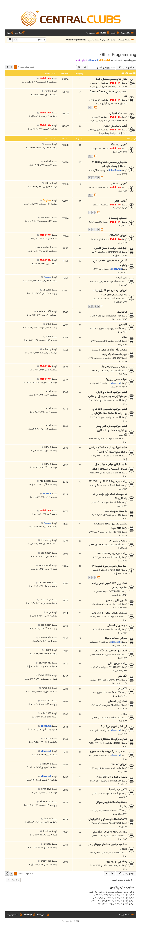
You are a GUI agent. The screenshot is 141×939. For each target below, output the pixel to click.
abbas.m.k (93, 60)
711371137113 (114, 532)
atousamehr (45, 637)
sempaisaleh (45, 565)
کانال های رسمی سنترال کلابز (111, 79)
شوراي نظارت (81, 60)
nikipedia (117, 768)
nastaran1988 (114, 316)
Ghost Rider (116, 502)
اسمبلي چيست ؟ (118, 218)
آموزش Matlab (119, 145)
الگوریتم (122, 676)
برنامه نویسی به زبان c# (114, 367)
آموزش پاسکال (119, 183)
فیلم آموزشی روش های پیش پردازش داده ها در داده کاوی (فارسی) (111, 430)
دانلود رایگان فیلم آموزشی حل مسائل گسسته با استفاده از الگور (109, 466)
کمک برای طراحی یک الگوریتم (111, 651)
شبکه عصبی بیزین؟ (116, 379)
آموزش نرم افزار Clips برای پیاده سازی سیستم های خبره (110, 292)
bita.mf (47, 818)
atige (119, 616)
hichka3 (118, 852)
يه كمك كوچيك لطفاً (116, 511)
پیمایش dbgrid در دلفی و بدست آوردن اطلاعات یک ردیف (109, 352)
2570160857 (115, 667)
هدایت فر (47, 290)
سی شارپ (121, 277)
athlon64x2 (104, 60)
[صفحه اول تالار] (70, 18)
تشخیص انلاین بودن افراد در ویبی (109, 613)
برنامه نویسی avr (118, 541)
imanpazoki (116, 781)
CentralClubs (67, 921)
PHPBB (76, 921)
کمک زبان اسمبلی (117, 701)
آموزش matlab (119, 764)
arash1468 (46, 861)
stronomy (117, 654)
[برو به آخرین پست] (38, 78)
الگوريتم (122, 688)
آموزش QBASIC (118, 235)
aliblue (48, 183)
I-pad (119, 515)
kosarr (118, 281)
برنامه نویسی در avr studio (112, 553)
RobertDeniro (115, 170)
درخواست (122, 312)
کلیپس (123, 324)
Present (47, 277)
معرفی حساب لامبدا (116, 638)
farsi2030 (117, 692)
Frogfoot (47, 200)
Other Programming (118, 55)
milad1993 (116, 717)
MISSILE (47, 493)
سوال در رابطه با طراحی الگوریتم (110, 832)
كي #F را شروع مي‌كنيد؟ (114, 726)
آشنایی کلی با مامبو (116, 600)
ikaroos (118, 743)
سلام (124, 337)
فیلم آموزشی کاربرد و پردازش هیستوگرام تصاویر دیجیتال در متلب (107, 394)
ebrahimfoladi (115, 252)
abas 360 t (116, 705)
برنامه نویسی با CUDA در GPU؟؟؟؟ (108, 481)
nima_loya (116, 793)
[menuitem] (115, 33)
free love (117, 835)
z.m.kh (118, 400)
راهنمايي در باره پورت (116, 861)
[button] (7, 67)
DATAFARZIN (115, 591)
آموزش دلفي (120, 201)
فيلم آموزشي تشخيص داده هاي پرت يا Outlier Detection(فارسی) (109, 411)
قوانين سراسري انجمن (115, 126)
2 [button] (11, 66)
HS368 (48, 650)
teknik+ (47, 161)
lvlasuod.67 (116, 810)
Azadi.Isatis (117, 60)
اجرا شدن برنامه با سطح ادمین (110, 248)
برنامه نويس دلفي (117, 663)
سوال (124, 714)
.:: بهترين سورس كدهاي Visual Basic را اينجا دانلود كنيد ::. (109, 164)
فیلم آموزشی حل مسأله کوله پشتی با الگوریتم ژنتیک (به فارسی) (108, 449)
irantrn (48, 144)
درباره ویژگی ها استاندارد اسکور (110, 739)
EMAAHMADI (115, 680)
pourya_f (117, 865)
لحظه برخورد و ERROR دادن (112, 777)
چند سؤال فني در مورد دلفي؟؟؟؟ (109, 566)
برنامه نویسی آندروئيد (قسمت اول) (108, 751)
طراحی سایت (116, 604)
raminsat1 (46, 217)
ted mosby (116, 370)
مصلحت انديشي (118, 113)
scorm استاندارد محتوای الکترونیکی (107, 819)
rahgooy (117, 358)
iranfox (47, 91)
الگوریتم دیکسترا (118, 789)
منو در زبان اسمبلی (117, 625)
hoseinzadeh (115, 823)
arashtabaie (116, 642)
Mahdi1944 (116, 83)
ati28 (119, 328)
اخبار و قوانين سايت (98, 86)
